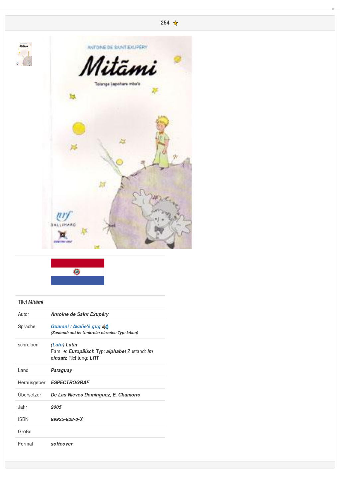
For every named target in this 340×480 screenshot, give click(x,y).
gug (96, 326)
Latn (57, 344)
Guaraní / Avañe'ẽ (71, 326)
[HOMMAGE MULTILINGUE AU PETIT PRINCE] (105, 326)
